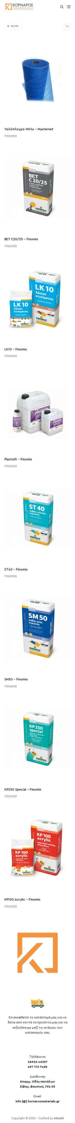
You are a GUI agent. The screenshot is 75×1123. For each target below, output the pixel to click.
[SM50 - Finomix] (37, 628)
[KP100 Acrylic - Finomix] (37, 848)
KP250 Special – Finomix (22, 789)
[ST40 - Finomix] (37, 518)
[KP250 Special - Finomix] (37, 738)
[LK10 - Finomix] (37, 298)
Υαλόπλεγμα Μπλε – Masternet (28, 129)
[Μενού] (69, 6)
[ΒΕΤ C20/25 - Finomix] (37, 188)
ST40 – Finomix (16, 569)
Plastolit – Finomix (18, 459)
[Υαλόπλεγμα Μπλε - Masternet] (37, 78)
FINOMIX (10, 136)
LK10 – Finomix (15, 349)
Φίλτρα (14, 26)
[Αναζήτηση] (61, 6)
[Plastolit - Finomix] (37, 408)
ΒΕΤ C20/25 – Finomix (21, 239)
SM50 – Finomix (16, 679)
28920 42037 (38, 1061)
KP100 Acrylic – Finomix (22, 899)
